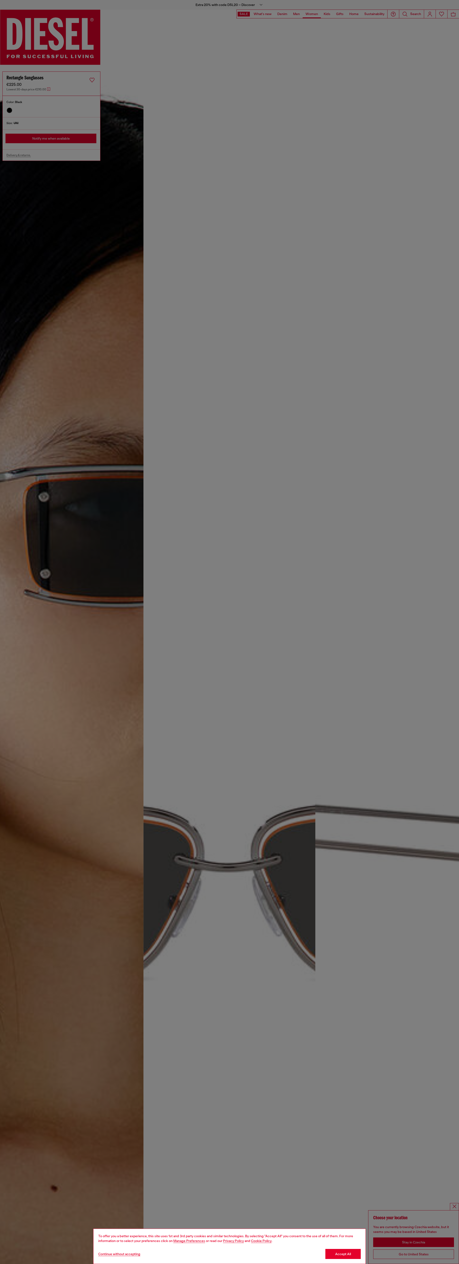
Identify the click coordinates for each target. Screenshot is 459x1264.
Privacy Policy (233, 1241)
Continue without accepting (119, 1254)
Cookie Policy (261, 1241)
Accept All (343, 1254)
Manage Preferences (189, 1241)
